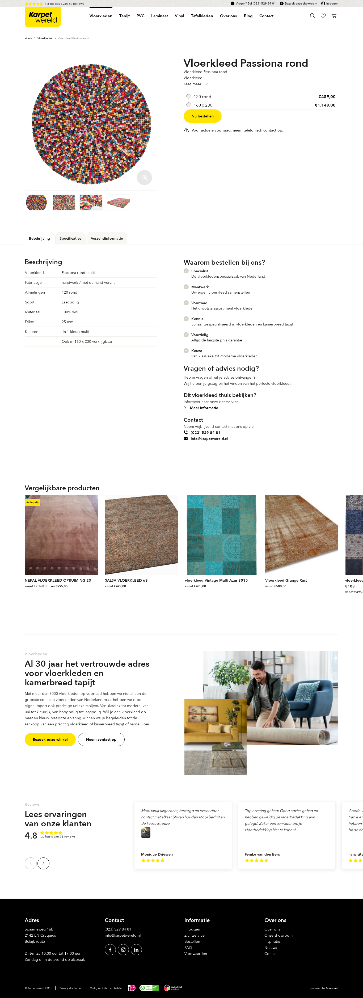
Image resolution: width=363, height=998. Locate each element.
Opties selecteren (93, 584)
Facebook (110, 949)
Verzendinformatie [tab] (107, 238)
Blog (248, 15)
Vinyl (179, 15)
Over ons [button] (228, 15)
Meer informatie (204, 408)
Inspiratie (272, 941)
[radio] (261, 96)
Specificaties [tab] (70, 238)
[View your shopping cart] (333, 15)
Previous (31, 863)
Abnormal (332, 988)
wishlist (323, 15)
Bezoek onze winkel (50, 739)
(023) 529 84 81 (264, 3)
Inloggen (332, 3)
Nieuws (270, 947)
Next (43, 863)
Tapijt (124, 15)
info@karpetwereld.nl (209, 438)
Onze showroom (278, 935)
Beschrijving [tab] (39, 238)
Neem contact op (101, 739)
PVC (140, 15)
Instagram (123, 949)
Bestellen (192, 941)
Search (312, 15)
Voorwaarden (195, 953)
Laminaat (159, 15)
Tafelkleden (202, 15)
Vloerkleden (101, 15)
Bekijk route (35, 941)
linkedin (136, 949)
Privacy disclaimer (71, 988)
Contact (266, 15)
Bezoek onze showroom (301, 3)
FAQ (188, 947)
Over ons (272, 929)
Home (28, 38)
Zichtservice (194, 935)
